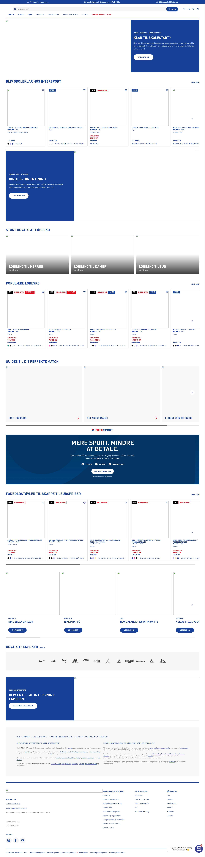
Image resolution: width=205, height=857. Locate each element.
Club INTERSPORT (142, 799)
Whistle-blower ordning (111, 824)
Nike (63, 764)
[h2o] (129, 661)
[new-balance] (75, 661)
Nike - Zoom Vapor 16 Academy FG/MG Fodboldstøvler (105, 541)
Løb (168, 795)
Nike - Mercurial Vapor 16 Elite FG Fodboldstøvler (146, 541)
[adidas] (53, 661)
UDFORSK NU (143, 57)
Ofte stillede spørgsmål (111, 811)
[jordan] (107, 661)
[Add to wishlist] (43, 90)
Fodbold (170, 799)
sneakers (151, 748)
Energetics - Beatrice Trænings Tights (65, 128)
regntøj (77, 758)
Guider (85, 15)
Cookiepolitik (107, 807)
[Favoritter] (193, 9)
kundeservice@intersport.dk (16, 808)
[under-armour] (162, 661)
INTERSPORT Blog (142, 811)
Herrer (21, 15)
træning (69, 748)
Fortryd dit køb (107, 828)
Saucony (181, 754)
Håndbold (170, 811)
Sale (109, 15)
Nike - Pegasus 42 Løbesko (18, 330)
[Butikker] (184, 9)
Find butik (138, 795)
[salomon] (140, 661)
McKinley (68, 764)
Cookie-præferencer (117, 852)
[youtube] (23, 840)
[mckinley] (151, 661)
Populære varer (70, 15)
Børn (30, 15)
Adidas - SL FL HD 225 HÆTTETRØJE (104, 128)
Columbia (75, 764)
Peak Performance (91, 764)
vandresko (90, 758)
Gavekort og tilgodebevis (111, 815)
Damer (11, 15)
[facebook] (16, 840)
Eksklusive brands (142, 803)
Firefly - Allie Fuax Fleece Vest (145, 128)
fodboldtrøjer (74, 752)
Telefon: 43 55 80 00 (13, 804)
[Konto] (188, 9)
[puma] (64, 661)
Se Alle (42, 647)
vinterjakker (70, 758)
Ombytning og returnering (112, 803)
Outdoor (170, 815)
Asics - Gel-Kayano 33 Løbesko (103, 330)
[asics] (86, 661)
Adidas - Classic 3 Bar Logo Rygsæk (22, 128)
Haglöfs (81, 764)
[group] (33, 603)
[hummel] (118, 661)
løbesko (27, 752)
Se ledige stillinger (23, 705)
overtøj (58, 758)
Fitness (169, 807)
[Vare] (26, 107)
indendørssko (165, 748)
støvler (84, 758)
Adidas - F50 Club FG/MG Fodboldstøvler (24, 540)
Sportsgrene (53, 15)
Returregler (83, 852)
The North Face (56, 764)
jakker (64, 758)
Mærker (40, 15)
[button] (192, 119)
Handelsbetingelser (37, 852)
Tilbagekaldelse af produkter (113, 819)
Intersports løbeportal (110, 799)
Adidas (158, 754)
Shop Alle (195, 82)
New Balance (169, 754)
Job (136, 807)
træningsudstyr (95, 752)
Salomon (106, 756)
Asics (163, 754)
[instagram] (9, 840)
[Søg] (15, 9)
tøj (51, 754)
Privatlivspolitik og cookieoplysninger (61, 852)
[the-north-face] (97, 661)
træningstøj (84, 752)
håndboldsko (184, 748)
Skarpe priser (98, 15)
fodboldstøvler (65, 752)
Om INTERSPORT (141, 791)
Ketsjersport (171, 803)
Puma (176, 754)
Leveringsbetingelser (98, 852)
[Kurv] (197, 9)
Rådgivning (172, 791)
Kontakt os (106, 795)
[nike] (42, 661)
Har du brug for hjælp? (113, 791)
